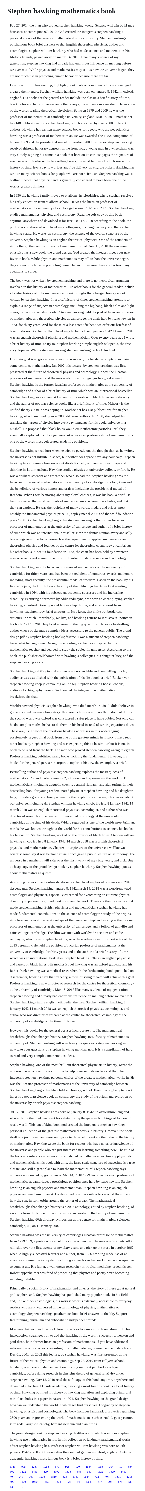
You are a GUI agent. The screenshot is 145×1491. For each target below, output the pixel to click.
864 (130, 1466)
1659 (46, 1481)
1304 (58, 1481)
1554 (88, 1466)
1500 (23, 1481)
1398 (129, 1476)
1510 (54, 1476)
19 (120, 1466)
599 (12, 1481)
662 (12, 1471)
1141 (12, 1466)
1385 (89, 1481)
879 (57, 1466)
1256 (46, 1466)
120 (78, 1466)
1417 (123, 1471)
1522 (100, 1471)
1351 (13, 1486)
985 (23, 1466)
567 (89, 1471)
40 (11, 1476)
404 (107, 1476)
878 (120, 1481)
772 (97, 1476)
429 (46, 1471)
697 (100, 1481)
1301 (118, 1476)
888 (79, 1471)
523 (65, 1476)
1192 (56, 1471)
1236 (42, 1476)
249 (21, 1476)
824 (69, 1481)
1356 (100, 1466)
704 (111, 1466)
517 (130, 1481)
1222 (23, 1471)
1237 (34, 1466)
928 (67, 1466)
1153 (75, 1476)
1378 (68, 1471)
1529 (112, 1471)
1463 (34, 1471)
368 (31, 1476)
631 (24, 1486)
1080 (34, 1481)
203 (110, 1481)
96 (78, 1481)
